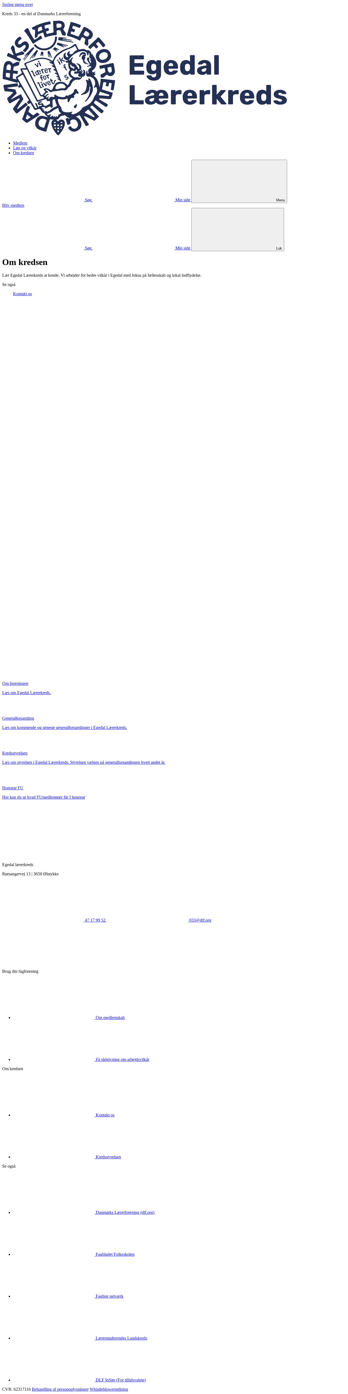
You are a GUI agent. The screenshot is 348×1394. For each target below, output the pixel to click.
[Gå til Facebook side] (43, 962)
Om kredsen (23, 152)
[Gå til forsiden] (174, 133)
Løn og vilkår (24, 148)
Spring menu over (17, 4)
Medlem (20, 143)
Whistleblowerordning (109, 1389)
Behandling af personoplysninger (60, 1389)
